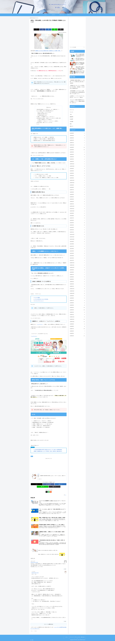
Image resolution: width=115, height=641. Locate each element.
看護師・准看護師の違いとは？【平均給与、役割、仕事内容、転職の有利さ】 (48, 451)
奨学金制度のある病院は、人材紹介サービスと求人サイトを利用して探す (49, 118)
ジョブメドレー (40, 324)
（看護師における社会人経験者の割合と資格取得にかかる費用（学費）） (48, 50)
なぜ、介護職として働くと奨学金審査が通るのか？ (45, 110)
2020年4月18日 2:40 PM (35, 572)
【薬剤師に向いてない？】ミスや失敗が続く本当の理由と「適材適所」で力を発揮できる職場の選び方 (77, 87)
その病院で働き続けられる (42, 115)
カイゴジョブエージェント (39, 300)
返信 (65, 621)
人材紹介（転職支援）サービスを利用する (45, 119)
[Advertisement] (49, 25)
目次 (47, 107)
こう (38, 474)
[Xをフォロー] (38, 479)
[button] (61, 29)
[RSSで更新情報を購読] (40, 479)
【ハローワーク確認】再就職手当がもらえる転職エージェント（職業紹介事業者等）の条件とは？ (77, 101)
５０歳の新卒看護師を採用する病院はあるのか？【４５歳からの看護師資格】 (48, 449)
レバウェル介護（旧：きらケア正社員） (41, 299)
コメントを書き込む (48, 624)
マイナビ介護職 (37, 297)
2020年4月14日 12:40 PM (34, 562)
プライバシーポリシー (77, 638)
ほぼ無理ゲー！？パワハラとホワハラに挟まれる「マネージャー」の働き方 (77, 97)
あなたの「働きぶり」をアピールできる (44, 112)
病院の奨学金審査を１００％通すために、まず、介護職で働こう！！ (48, 109)
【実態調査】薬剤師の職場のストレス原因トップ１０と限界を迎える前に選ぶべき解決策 (77, 82)
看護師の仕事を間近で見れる (42, 113)
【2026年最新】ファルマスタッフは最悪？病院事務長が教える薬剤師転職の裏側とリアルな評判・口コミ (77, 92)
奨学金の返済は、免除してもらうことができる (44, 122)
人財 (32, 456)
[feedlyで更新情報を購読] (39, 479)
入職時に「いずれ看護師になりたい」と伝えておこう (45, 116)
